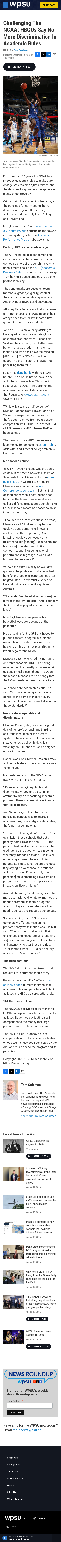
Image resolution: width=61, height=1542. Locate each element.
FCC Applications (15, 1499)
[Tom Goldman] (10, 1090)
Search (10, 1485)
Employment (13, 1464)
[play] (5, 1538)
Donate (50, 4)
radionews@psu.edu (28, 1430)
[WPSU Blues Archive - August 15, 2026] (13, 1337)
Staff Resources (15, 1478)
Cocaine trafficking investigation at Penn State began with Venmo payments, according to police (41, 1175)
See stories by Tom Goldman (38, 1116)
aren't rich (46, 444)
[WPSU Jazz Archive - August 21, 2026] (13, 1146)
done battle (24, 372)
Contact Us (12, 1471)
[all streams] (56, 1538)
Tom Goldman (21, 50)
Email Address (15, 1401)
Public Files (12, 1492)
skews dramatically (36, 394)
